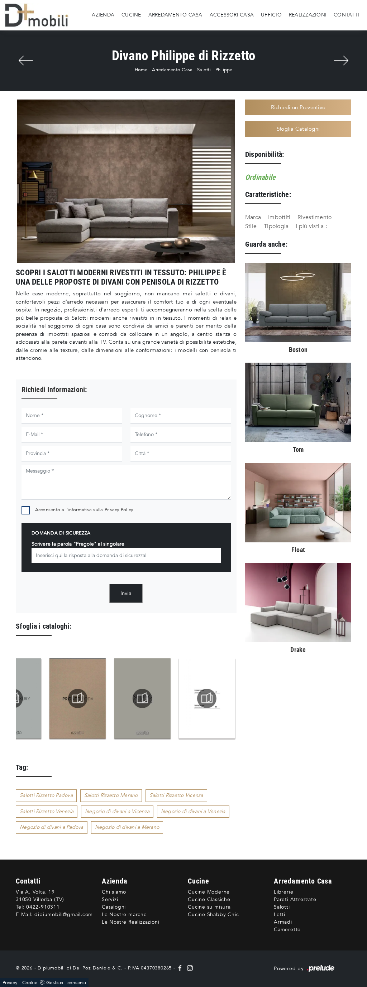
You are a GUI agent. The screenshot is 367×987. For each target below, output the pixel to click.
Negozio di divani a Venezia (193, 811)
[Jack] (341, 60)
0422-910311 (43, 907)
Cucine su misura (209, 907)
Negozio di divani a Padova (52, 827)
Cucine (131, 14)
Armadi (283, 922)
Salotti (204, 70)
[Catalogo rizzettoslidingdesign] (174, 698)
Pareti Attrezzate (295, 899)
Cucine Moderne (209, 892)
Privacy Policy (119, 510)
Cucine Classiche (209, 899)
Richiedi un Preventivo (298, 107)
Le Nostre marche (124, 914)
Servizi (110, 899)
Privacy (10, 982)
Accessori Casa (232, 14)
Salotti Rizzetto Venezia (46, 811)
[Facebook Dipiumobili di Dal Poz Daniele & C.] (181, 968)
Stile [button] (251, 226)
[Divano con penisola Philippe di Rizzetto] (126, 181)
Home (141, 70)
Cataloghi (114, 907)
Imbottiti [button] (279, 217)
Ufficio (271, 14)
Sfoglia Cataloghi (298, 128)
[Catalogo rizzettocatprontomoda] (109, 698)
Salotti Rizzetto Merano (111, 795)
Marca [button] (253, 217)
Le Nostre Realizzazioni (130, 922)
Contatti (346, 14)
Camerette (287, 929)
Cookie (30, 982)
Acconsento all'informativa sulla (84, 510)
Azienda (103, 14)
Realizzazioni (308, 14)
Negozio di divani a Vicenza (117, 811)
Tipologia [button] (276, 226)
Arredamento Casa (175, 14)
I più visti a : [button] (311, 226)
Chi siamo (114, 892)
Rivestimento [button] (314, 217)
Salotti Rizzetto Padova (46, 795)
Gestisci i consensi (66, 982)
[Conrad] (26, 60)
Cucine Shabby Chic (213, 914)
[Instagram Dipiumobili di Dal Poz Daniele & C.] (188, 968)
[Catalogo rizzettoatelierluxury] (45, 698)
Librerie (283, 892)
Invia (126, 593)
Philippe (224, 70)
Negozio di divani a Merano (127, 827)
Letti (279, 914)
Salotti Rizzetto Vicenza (176, 795)
